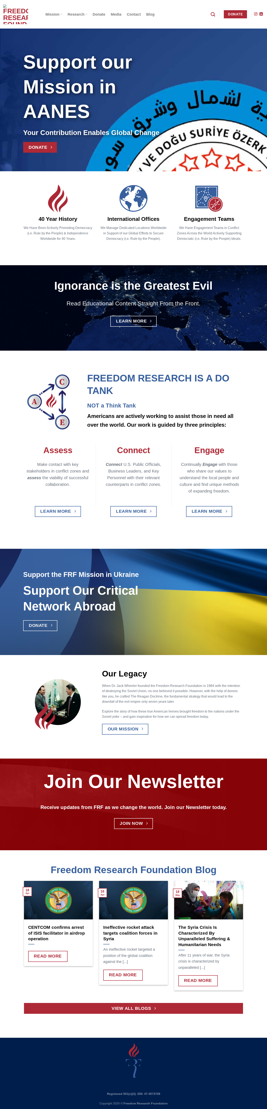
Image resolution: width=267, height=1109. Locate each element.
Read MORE (48, 956)
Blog (150, 14)
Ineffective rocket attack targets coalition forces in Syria (130, 933)
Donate (99, 14)
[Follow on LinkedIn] (261, 14)
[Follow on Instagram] (255, 14)
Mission (52, 14)
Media (116, 14)
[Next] (256, 100)
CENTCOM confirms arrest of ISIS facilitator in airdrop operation (56, 933)
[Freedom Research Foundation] (21, 14)
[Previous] (10, 100)
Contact (134, 14)
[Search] (213, 14)
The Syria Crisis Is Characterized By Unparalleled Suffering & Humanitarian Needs (204, 936)
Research (76, 14)
